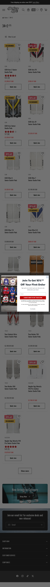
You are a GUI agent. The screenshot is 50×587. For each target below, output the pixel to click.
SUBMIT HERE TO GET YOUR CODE (33, 298)
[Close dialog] (47, 277)
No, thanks (32, 309)
